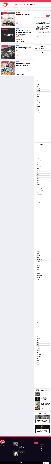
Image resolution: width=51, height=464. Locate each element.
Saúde (39, 4)
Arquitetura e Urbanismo (40, 160)
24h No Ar (19, 39)
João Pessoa (38, 285)
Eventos (38, 249)
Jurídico (38, 287)
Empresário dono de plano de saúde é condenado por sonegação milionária (23, 48)
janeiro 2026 (38, 68)
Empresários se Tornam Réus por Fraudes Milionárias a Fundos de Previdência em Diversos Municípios (23, 64)
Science (38, 360)
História (38, 267)
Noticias (38, 330)
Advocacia (38, 148)
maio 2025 (38, 84)
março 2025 (38, 88)
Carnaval (38, 180)
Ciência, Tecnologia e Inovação (41, 190)
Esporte (31, 4)
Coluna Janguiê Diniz (39, 194)
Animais (38, 158)
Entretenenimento (39, 239)
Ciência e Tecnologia (39, 188)
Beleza (37, 172)
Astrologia (38, 168)
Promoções (38, 348)
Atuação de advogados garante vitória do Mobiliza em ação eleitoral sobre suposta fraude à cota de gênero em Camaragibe (43, 36)
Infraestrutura (38, 273)
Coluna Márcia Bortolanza (40, 196)
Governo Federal (39, 265)
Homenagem (38, 269)
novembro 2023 (39, 116)
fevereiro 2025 (38, 90)
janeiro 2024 (38, 112)
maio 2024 (38, 108)
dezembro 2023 (39, 114)
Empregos (38, 235)
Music (37, 320)
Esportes (38, 245)
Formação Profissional (39, 259)
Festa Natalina (38, 255)
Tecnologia (38, 372)
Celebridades (38, 184)
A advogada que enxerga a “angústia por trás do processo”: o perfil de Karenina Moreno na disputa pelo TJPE (43, 40)
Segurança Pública (39, 362)
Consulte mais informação (20, 25)
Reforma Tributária (39, 354)
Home (16, 4)
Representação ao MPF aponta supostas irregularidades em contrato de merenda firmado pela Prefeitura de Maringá (24, 15)
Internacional (38, 277)
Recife (37, 352)
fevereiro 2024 (38, 110)
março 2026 (38, 64)
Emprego (38, 233)
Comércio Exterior (39, 200)
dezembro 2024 (39, 94)
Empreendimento (39, 231)
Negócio (38, 324)
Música (38, 322)
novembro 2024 (39, 96)
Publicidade (38, 350)
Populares (42, 390)
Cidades (38, 186)
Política (35, 4)
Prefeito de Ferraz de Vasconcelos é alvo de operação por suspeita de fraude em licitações (21, 445)
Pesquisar (48, 15)
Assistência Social (39, 166)
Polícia (37, 340)
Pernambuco (38, 338)
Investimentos (38, 281)
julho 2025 (38, 80)
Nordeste (38, 328)
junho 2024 (38, 106)
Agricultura (38, 150)
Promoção (38, 346)
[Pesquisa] (44, 4)
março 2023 (38, 120)
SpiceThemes (29, 462)
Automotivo (38, 170)
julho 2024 (38, 104)
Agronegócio (38, 154)
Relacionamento (39, 356)
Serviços (38, 364)
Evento (38, 247)
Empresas (38, 237)
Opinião (38, 332)
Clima (37, 192)
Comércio (38, 198)
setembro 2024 (38, 100)
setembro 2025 (38, 76)
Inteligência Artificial (39, 275)
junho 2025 (38, 82)
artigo (37, 162)
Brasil (37, 176)
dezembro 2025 (39, 70)
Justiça (18, 45)
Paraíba (38, 334)
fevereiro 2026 (38, 66)
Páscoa (37, 336)
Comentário (47, 390)
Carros (37, 182)
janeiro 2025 (38, 92)
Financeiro (38, 257)
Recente (37, 390)
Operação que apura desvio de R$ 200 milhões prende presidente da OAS (22, 454)
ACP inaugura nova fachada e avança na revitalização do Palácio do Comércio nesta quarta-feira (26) (43, 23)
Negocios (38, 326)
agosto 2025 (38, 78)
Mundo (38, 318)
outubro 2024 (38, 98)
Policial (38, 342)
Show (37, 366)
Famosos (38, 253)
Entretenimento (26, 4)
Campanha (38, 178)
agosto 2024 (38, 102)
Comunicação (38, 202)
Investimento (38, 279)
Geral (37, 263)
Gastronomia (38, 261)
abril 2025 (38, 86)
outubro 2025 (38, 74)
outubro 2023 (38, 118)
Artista (37, 164)
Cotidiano (20, 4)
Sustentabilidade (39, 370)
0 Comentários (24, 39)
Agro (37, 152)
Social (37, 368)
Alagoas (38, 156)
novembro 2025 (39, 72)
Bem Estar (38, 174)
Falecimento (38, 251)
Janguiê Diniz (38, 283)
